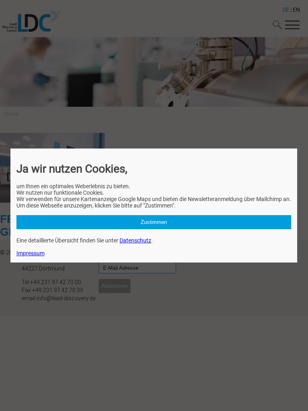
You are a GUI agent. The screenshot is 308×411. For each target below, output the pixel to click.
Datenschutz (135, 240)
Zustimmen (154, 222)
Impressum (30, 253)
